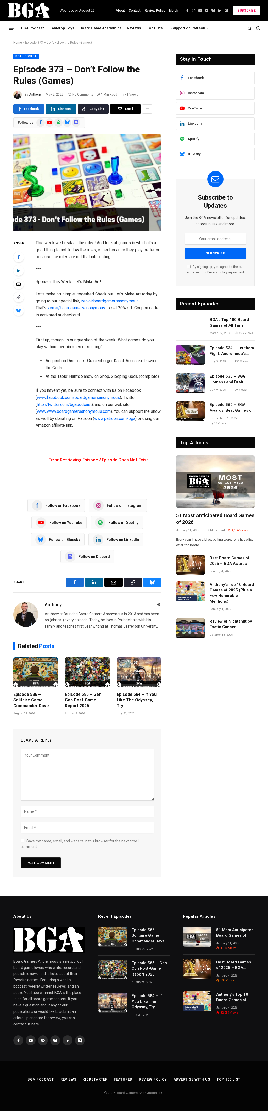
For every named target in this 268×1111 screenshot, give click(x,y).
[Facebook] (18, 257)
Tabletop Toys (61, 28)
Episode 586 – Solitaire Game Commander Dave (31, 700)
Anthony (35, 94)
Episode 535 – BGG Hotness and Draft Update (228, 379)
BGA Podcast (32, 28)
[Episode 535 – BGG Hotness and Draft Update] (190, 383)
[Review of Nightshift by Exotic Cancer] (190, 628)
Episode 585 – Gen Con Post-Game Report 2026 (83, 700)
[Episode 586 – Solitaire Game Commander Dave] (35, 672)
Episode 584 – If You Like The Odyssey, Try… (137, 700)
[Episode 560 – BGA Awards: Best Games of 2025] (190, 411)
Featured (123, 1079)
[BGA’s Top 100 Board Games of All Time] (190, 326)
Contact (135, 10)
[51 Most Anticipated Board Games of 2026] (215, 481)
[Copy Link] (18, 297)
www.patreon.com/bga (114, 418)
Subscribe (247, 10)
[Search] (250, 28)
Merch (173, 10)
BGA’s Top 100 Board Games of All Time (229, 322)
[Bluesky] (18, 310)
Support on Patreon (188, 28)
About (120, 10)
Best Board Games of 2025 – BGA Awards (229, 561)
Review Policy (155, 10)
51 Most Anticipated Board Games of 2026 (215, 518)
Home (17, 42)
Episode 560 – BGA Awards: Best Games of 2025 (231, 407)
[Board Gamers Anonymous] (29, 10)
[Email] (18, 284)
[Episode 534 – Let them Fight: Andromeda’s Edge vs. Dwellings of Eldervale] (190, 355)
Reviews (134, 28)
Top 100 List (229, 1079)
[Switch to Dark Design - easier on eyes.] (257, 28)
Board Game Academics (101, 28)
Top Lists (155, 28)
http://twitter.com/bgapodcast (64, 404)
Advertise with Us (192, 1079)
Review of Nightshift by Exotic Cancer (231, 624)
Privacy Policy (217, 272)
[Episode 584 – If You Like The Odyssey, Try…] (139, 672)
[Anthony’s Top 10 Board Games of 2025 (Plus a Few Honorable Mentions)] (190, 591)
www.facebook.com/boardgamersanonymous (78, 397)
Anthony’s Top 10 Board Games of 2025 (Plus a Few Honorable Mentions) (232, 593)
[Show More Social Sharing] (147, 109)
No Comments (82, 94)
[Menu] (11, 28)
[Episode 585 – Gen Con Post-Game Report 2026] (87, 672)
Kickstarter (95, 1079)
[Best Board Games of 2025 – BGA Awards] (190, 565)
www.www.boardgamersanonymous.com (74, 411)
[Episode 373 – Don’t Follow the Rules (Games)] (87, 182)
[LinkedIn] (18, 270)
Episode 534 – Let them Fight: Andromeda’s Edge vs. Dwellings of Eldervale (232, 351)
